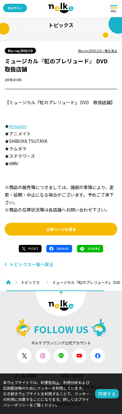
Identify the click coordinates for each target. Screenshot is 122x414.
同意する (107, 394)
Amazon (18, 126)
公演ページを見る (61, 229)
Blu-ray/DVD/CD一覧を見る (97, 50)
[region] (64, 282)
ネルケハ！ (15, 8)
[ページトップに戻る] (61, 303)
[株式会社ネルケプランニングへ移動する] (10, 282)
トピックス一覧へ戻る (31, 264)
